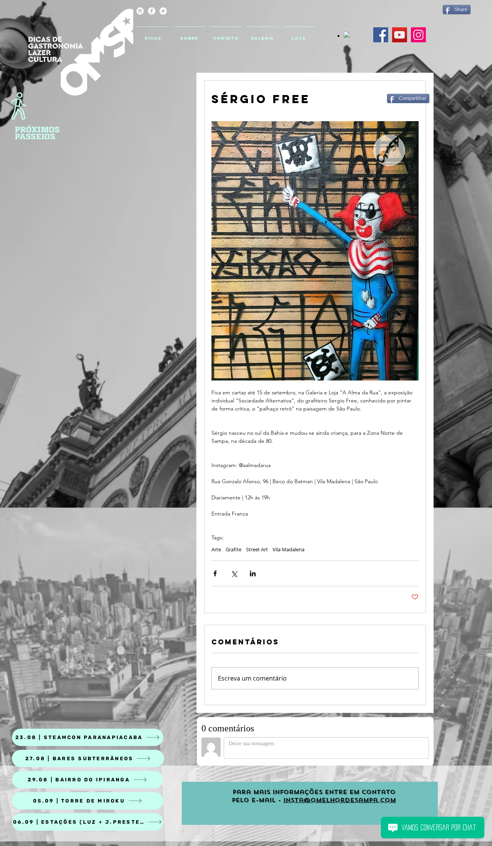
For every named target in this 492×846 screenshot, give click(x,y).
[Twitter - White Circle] (163, 11)
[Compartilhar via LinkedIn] (252, 573)
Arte (216, 549)
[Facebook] (380, 34)
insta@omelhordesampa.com (339, 800)
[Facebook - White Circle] (151, 11)
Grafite (233, 549)
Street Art (257, 549)
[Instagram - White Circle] (140, 11)
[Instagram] (418, 34)
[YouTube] (399, 34)
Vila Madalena (288, 549)
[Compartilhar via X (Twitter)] (234, 573)
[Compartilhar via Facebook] (215, 573)
